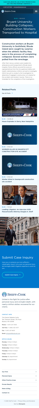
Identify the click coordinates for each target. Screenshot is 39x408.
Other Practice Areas (9, 380)
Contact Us (5, 393)
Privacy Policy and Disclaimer (26, 401)
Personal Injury (7, 376)
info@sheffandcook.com (20, 7)
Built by (19, 404)
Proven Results (7, 384)
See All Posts (6, 93)
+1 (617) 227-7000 (7, 7)
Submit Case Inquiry (11, 275)
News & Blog (6, 388)
